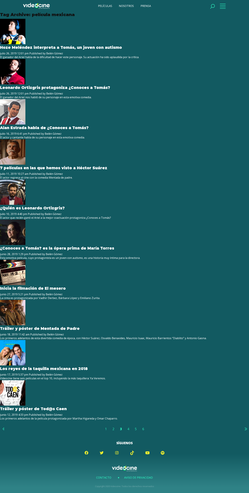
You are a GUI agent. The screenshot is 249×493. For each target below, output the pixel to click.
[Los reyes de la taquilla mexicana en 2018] (12, 364)
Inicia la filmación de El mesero (33, 288)
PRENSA (146, 6)
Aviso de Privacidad (138, 477)
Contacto (103, 477)
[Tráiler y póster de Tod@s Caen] (12, 404)
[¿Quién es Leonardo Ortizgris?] (12, 204)
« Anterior (3, 428)
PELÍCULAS (105, 6)
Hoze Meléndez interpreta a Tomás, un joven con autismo (61, 47)
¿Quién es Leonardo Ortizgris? (32, 208)
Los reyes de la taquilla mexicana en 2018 (44, 368)
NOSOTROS (126, 6)
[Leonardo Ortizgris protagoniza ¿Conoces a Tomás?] (12, 83)
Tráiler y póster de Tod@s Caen (33, 408)
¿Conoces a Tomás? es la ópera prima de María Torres (57, 248)
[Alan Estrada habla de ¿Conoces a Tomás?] (12, 123)
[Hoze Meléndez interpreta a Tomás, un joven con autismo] (12, 43)
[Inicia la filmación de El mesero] (12, 284)
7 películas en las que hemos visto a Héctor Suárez (53, 168)
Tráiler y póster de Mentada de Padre (40, 328)
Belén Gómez (54, 53)
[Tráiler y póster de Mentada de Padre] (12, 324)
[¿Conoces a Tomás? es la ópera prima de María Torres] (12, 244)
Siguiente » (245, 428)
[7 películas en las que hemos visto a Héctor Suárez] (12, 164)
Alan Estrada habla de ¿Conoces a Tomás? (44, 127)
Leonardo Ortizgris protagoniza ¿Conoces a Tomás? (55, 87)
